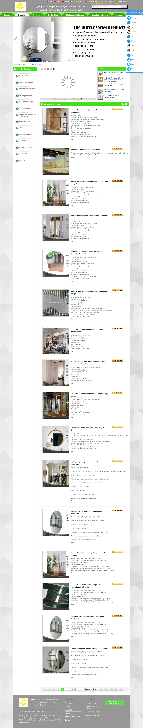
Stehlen (133, 32)
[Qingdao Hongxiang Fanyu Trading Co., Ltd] (20, 10)
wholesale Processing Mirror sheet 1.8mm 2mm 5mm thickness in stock (113, 79)
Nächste (87, 689)
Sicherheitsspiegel (26, 101)
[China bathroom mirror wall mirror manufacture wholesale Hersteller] (100, 73)
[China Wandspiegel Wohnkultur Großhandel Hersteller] (55, 161)
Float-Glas (23, 154)
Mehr (72, 139)
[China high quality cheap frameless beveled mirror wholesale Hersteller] (55, 473)
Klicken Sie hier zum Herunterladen (114, 702)
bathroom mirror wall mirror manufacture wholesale (113, 73)
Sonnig (133, 18)
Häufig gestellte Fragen (75, 15)
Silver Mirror (23, 75)
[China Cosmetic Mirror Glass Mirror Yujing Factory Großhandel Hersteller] (55, 628)
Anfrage (119, 15)
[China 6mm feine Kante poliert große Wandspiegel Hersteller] (68, 74)
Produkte (21, 15)
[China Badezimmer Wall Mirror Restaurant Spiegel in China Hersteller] (55, 439)
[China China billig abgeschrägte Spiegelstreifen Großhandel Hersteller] (55, 121)
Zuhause (7, 15)
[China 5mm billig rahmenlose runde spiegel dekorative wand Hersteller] (55, 227)
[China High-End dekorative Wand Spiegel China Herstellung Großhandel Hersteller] (55, 596)
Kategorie (23, 65)
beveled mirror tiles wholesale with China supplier (90, 648)
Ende (94, 689)
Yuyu (132, 55)
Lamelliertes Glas (25, 147)
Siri (132, 36)
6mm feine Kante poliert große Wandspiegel (68, 99)
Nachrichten (53, 15)
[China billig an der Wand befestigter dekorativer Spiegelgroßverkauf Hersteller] (55, 263)
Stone (133, 64)
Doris (133, 41)
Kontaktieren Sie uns (99, 15)
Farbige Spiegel (25, 108)
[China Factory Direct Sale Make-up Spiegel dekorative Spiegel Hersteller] (55, 564)
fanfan (132, 45)
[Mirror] (71, 61)
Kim (132, 27)
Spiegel (22, 160)
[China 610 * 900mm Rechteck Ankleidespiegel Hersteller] (100, 97)
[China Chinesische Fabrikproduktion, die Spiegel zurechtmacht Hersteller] (55, 340)
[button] (68, 60)
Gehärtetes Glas (25, 121)
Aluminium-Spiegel (26, 82)
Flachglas (23, 141)
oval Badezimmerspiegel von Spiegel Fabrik (113, 90)
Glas (21, 128)
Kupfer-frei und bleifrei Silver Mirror (27, 115)
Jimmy (132, 50)
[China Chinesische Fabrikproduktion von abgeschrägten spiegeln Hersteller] (55, 405)
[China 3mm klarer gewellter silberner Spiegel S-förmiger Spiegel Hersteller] (55, 193)
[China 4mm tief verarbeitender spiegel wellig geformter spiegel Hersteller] (55, 303)
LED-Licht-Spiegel (26, 134)
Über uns (36, 15)
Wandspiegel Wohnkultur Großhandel (85, 149)
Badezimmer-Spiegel (27, 88)
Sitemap (68, 713)
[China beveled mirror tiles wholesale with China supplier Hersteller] (55, 660)
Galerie (67, 720)
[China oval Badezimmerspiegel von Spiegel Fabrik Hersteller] (100, 91)
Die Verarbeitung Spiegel (25, 96)
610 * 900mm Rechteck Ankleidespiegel (111, 96)
